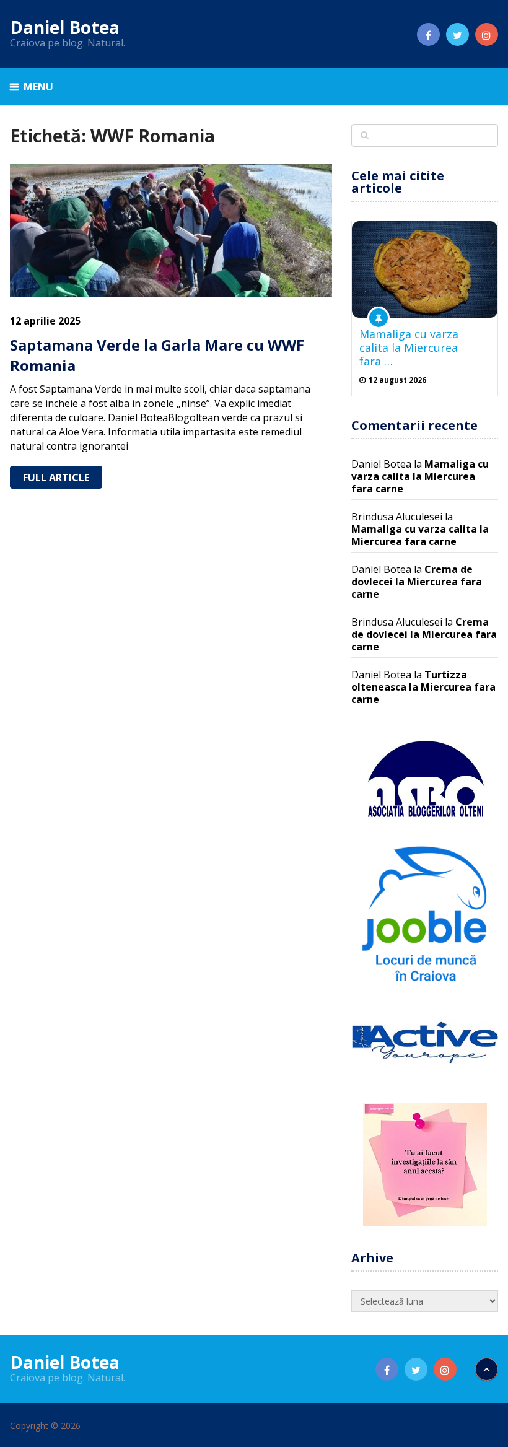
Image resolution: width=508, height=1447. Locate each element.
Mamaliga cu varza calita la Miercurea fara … (408, 347)
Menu (38, 87)
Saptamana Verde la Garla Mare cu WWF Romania (157, 355)
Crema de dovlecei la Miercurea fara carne (416, 581)
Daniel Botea (65, 27)
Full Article (56, 477)
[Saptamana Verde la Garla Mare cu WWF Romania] (171, 230)
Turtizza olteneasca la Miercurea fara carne (423, 687)
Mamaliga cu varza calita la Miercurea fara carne (420, 476)
